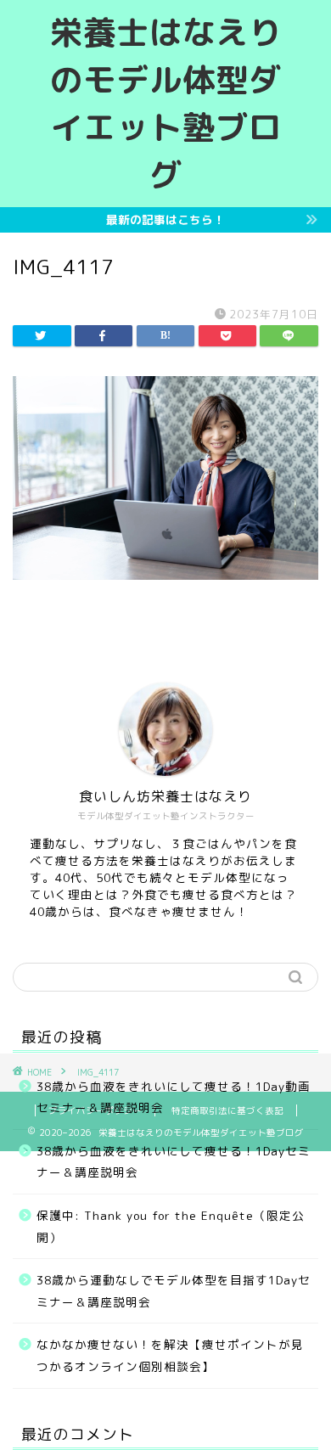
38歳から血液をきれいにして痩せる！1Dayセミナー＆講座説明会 (173, 1162)
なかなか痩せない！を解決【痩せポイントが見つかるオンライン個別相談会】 (170, 1355)
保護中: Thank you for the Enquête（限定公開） (170, 1226)
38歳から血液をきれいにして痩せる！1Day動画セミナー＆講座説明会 (173, 1097)
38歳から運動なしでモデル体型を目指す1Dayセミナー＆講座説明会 (173, 1291)
